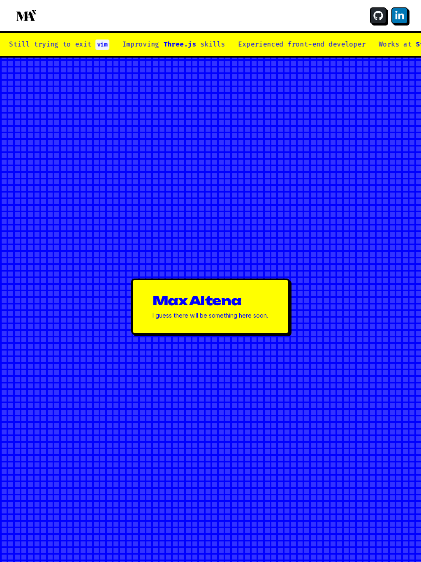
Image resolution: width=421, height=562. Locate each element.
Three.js (170, 44)
